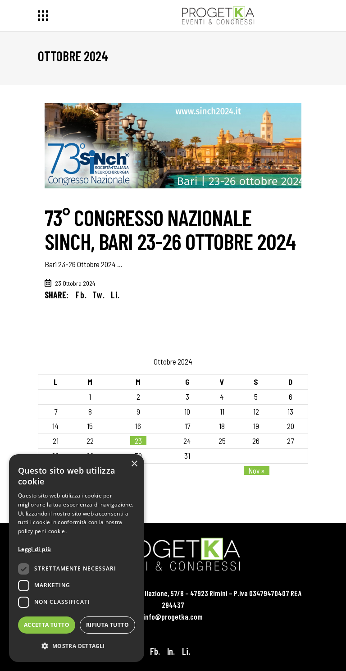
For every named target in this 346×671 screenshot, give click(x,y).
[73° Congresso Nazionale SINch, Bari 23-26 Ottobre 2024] (173, 145)
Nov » (256, 470)
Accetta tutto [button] (46, 625)
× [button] (134, 464)
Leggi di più (34, 549)
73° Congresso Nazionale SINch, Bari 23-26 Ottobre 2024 (170, 229)
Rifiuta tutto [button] (107, 625)
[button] (76, 646)
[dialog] (76, 558)
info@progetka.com (173, 616)
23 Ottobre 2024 (75, 283)
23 (138, 440)
